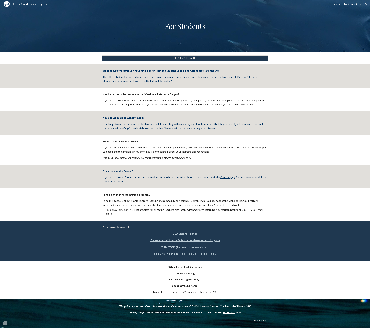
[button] (366, 4)
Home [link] (334, 4)
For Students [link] (351, 4)
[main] (185, 26)
